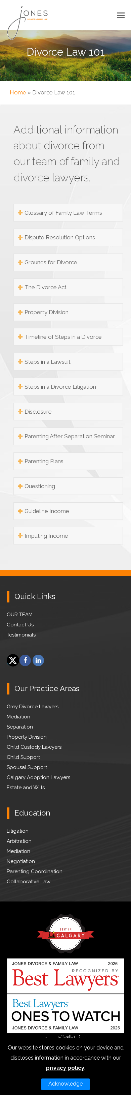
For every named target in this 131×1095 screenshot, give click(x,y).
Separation (20, 727)
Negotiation (21, 861)
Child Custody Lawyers (34, 747)
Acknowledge (65, 1084)
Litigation (18, 831)
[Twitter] (12, 660)
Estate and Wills (26, 788)
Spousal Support (27, 767)
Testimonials (21, 635)
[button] (121, 15)
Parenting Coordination (34, 871)
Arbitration (19, 841)
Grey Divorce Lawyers (32, 707)
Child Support (23, 757)
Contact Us (20, 625)
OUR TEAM (20, 615)
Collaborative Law (28, 882)
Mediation (18, 717)
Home (18, 92)
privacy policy (65, 1068)
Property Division (27, 737)
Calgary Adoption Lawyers (38, 777)
